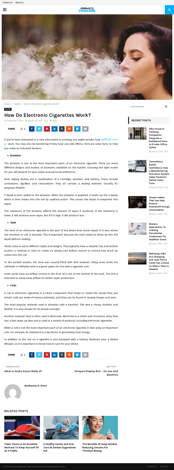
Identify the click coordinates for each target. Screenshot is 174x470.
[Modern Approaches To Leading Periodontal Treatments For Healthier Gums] (137, 229)
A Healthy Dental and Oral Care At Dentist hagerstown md (59, 447)
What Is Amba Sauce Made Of (23, 371)
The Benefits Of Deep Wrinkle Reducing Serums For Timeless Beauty (99, 447)
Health (8, 109)
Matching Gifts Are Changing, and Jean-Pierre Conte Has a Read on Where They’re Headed (159, 261)
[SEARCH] (166, 106)
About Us (19, 2)
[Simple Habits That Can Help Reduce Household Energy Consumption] (137, 202)
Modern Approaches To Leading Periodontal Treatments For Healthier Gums (158, 232)
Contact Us (8, 2)
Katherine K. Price (15, 121)
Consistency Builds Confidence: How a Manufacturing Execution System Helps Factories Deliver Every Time (159, 172)
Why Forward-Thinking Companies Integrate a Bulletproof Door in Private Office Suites (158, 138)
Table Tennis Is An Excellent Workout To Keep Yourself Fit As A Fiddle (21, 447)
